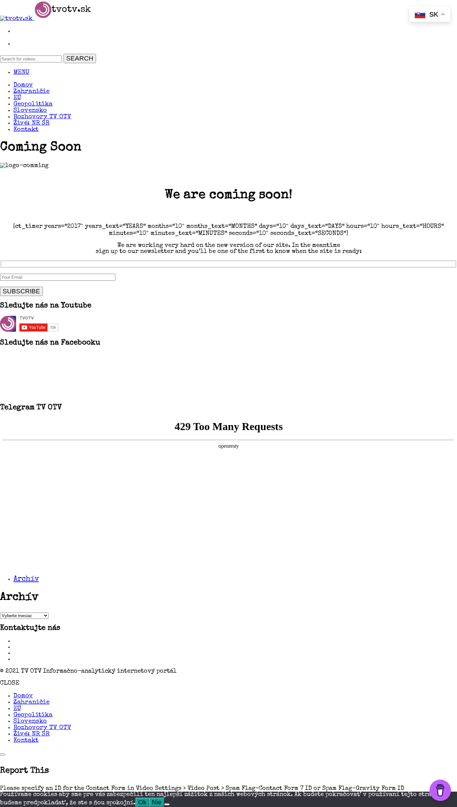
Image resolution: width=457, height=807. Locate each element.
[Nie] (167, 804)
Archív (26, 579)
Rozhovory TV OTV (42, 117)
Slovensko (30, 111)
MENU (21, 73)
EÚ (17, 98)
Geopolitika (33, 104)
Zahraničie (31, 92)
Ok (142, 802)
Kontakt (25, 130)
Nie (157, 802)
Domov (23, 85)
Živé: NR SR (31, 123)
